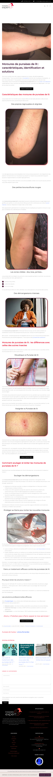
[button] (3, 656)
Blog (14, 742)
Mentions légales (13, 752)
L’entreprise (13, 740)
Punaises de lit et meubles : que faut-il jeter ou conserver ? (39, 714)
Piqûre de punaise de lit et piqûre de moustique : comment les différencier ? (39, 718)
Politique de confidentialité (13, 754)
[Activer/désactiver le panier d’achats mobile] (47, 5)
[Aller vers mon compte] (44, 5)
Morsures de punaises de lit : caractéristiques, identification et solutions (39, 726)
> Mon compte (14, 757)
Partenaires (13, 750)
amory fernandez (7, 626)
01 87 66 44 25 (26, 1)
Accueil (13, 738)
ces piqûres (26, 78)
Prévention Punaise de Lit (30, 626)
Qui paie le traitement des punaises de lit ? (16, 660)
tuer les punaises (40, 549)
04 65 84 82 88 (39, 748)
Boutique (14, 744)
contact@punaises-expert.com (43, 1)
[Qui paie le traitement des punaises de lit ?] (17, 644)
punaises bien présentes (39, 337)
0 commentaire (39, 626)
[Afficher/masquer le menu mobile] (50, 5)
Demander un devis (45, 775)
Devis (14, 746)
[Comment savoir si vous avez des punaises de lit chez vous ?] (34, 644)
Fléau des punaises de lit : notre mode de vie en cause (39, 722)
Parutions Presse (13, 748)
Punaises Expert (9, 601)
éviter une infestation (45, 81)
